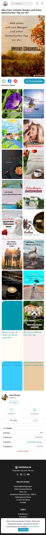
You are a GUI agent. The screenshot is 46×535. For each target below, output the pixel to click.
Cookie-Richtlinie (23, 500)
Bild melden (24, 451)
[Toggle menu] (42, 4)
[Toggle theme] (37, 3)
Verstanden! (23, 530)
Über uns (23, 492)
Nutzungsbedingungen (23, 486)
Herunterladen (35, 81)
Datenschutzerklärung (23, 489)
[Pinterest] (15, 82)
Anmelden (23, 517)
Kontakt (23, 502)
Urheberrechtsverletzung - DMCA (23, 494)
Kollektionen (23, 514)
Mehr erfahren (33, 527)
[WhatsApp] (3, 82)
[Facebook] (9, 82)
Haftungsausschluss (23, 497)
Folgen (14, 402)
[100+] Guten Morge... (35, 442)
